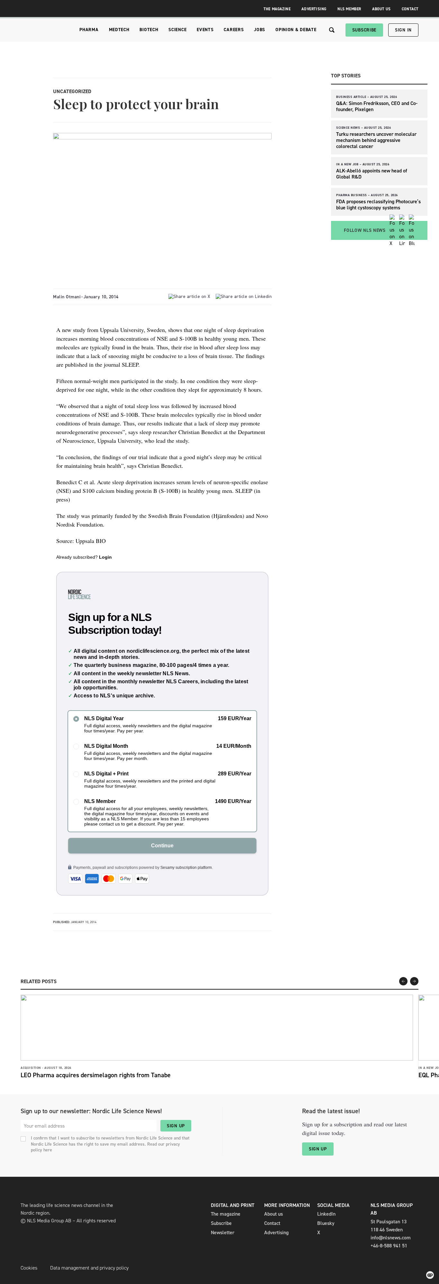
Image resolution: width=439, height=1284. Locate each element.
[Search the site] (332, 30)
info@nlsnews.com (391, 1237)
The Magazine (277, 9)
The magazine (225, 1213)
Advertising (314, 9)
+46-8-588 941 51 (389, 1245)
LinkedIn (326, 1213)
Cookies (29, 1267)
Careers (234, 30)
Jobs (259, 30)
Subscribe (364, 30)
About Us (381, 9)
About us (273, 1213)
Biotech (148, 30)
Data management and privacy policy (89, 1267)
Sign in (403, 30)
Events (205, 30)
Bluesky (326, 1223)
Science (177, 30)
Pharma (88, 30)
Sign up (176, 1126)
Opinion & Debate (295, 30)
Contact (410, 9)
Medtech (119, 30)
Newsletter (222, 1232)
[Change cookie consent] (430, 1275)
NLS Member (349, 9)
